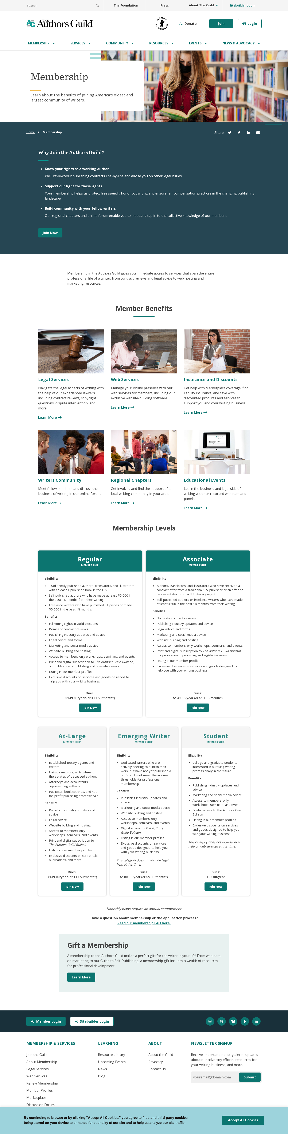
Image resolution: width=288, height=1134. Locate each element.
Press (164, 5)
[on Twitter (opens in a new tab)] (230, 132)
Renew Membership (42, 1083)
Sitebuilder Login (242, 5)
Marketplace (36, 1097)
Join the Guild (36, 1054)
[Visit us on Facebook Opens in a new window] (245, 1021)
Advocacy (155, 1061)
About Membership (41, 1061)
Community (117, 43)
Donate (190, 23)
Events (195, 43)
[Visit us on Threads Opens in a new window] (222, 1021)
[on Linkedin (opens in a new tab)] (249, 132)
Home (30, 132)
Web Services (36, 1076)
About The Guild (201, 5)
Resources (158, 43)
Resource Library (111, 1054)
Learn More (48, 417)
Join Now (50, 233)
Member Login (48, 1021)
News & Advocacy (238, 43)
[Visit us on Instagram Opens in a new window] (210, 1021)
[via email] (259, 132)
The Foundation (126, 5)
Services (77, 43)
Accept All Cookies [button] (243, 1120)
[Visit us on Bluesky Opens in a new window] (233, 1021)
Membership (39, 43)
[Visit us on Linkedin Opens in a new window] (257, 1021)
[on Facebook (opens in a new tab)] (240, 132)
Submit (250, 1077)
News (102, 1069)
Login (252, 23)
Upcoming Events (112, 1061)
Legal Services (37, 1069)
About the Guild (160, 1054)
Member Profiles (39, 1090)
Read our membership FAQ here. (144, 923)
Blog (101, 1076)
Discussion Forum (40, 1104)
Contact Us (157, 1069)
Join (221, 23)
